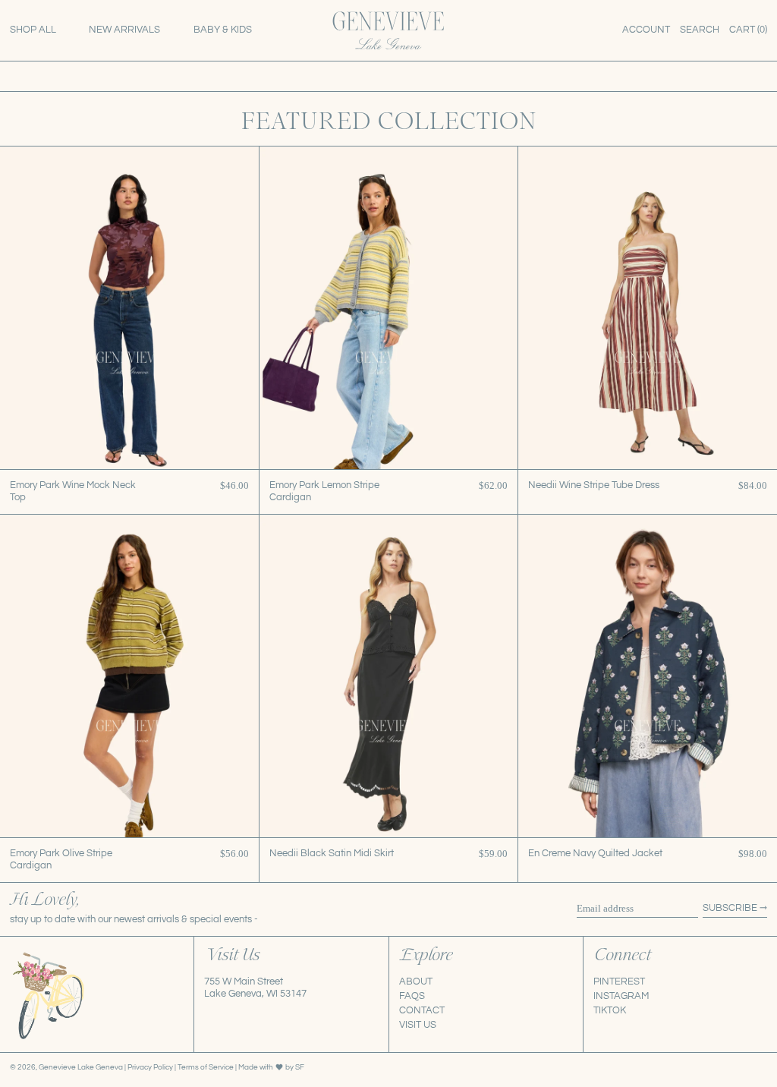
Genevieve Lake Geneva (81, 1067)
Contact (422, 1010)
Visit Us (417, 1024)
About (416, 981)
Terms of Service (206, 1067)
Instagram (621, 996)
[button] (699, 30)
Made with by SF (271, 1067)
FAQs (412, 996)
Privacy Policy (151, 1067)
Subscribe (730, 908)
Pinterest (619, 981)
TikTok (609, 1010)
